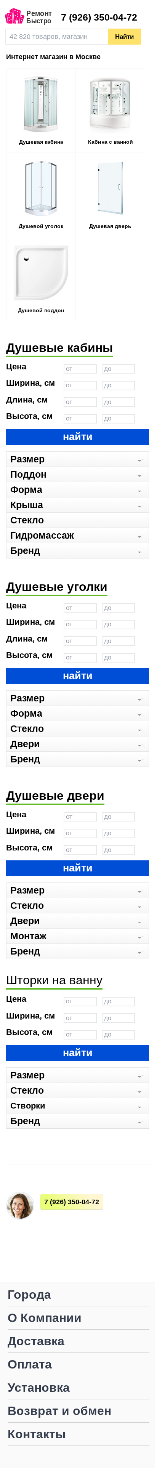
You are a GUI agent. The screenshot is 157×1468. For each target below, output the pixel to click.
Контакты (37, 1434)
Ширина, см (30, 383)
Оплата (30, 1365)
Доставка (36, 1341)
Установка (39, 1388)
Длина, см (27, 400)
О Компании (45, 1318)
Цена (16, 367)
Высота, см (29, 416)
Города (29, 1295)
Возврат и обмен (59, 1411)
